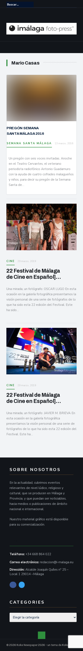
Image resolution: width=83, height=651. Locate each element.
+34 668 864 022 (38, 554)
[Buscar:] (20, 4)
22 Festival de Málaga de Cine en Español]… (33, 274)
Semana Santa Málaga (29, 143)
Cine (10, 261)
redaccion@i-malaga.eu (56, 562)
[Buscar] (73, 4)
